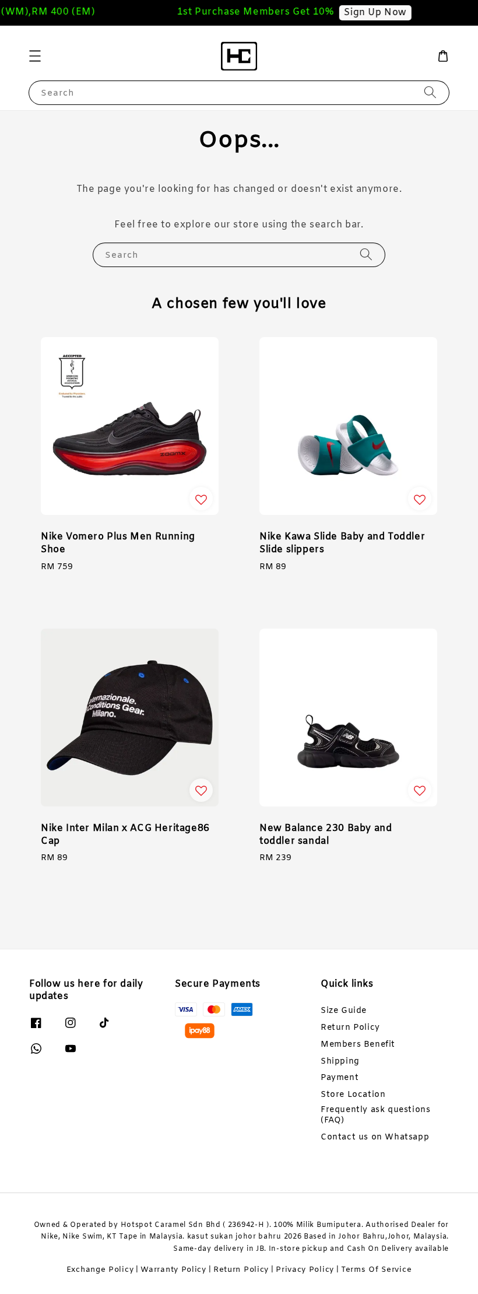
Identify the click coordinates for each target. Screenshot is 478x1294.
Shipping (340, 1061)
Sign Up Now (370, 12)
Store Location (353, 1094)
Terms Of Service (376, 1270)
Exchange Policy (100, 1270)
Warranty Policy (173, 1270)
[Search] (430, 92)
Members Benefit (358, 1044)
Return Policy (350, 1027)
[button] (35, 56)
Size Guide (344, 1011)
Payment (339, 1077)
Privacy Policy (305, 1270)
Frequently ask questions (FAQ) (375, 1115)
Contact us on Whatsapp (375, 1137)
